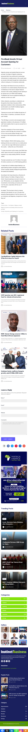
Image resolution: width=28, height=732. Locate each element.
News (10, 234)
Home (2, 10)
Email (2, 405)
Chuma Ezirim (4, 205)
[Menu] (25, 3)
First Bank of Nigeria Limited (15, 205)
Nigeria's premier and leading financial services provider (12, 208)
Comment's (4, 420)
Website (3, 412)
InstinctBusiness (7, 68)
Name (3, 398)
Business (8, 10)
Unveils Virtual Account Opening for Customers (12, 211)
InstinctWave (22, 723)
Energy (10, 312)
